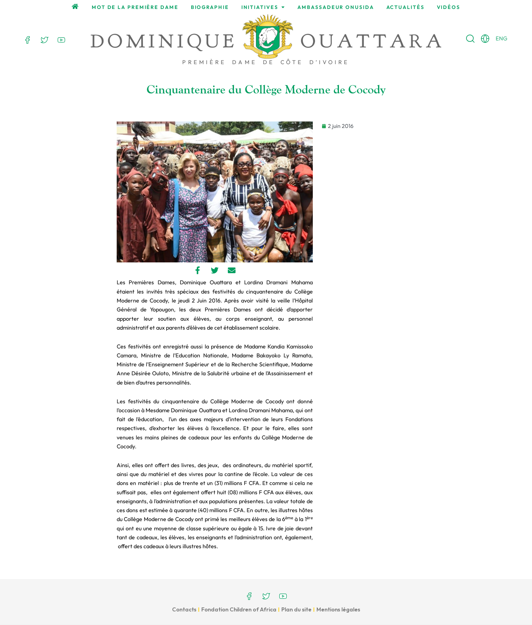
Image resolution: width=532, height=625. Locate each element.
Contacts (184, 609)
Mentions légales (338, 609)
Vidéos (448, 7)
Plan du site (296, 609)
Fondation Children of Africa (238, 609)
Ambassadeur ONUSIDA (335, 7)
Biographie (210, 7)
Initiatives (259, 7)
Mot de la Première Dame (135, 7)
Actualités (405, 7)
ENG (501, 38)
